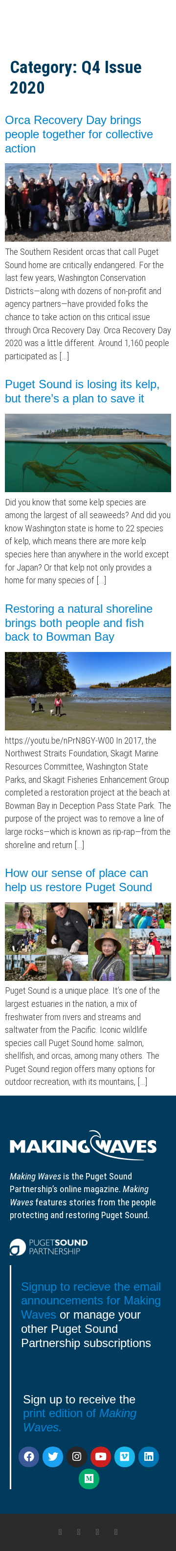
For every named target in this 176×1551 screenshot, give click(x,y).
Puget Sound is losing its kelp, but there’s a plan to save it (82, 391)
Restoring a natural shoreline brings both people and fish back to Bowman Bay (79, 623)
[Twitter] (53, 1457)
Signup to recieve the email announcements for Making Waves (91, 1301)
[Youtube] (100, 1457)
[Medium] (89, 1479)
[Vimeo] (124, 1457)
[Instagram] (76, 1457)
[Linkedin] (148, 1457)
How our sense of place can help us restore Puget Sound (78, 880)
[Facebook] (29, 1457)
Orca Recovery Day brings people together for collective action (79, 134)
